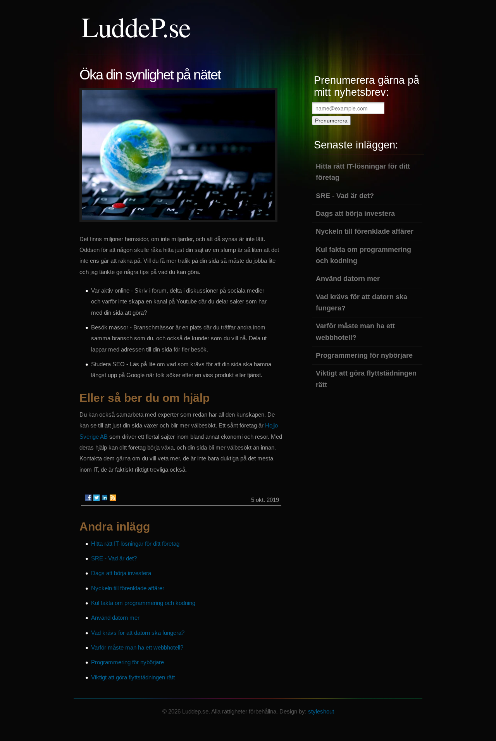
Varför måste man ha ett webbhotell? (137, 647)
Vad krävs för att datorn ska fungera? (137, 632)
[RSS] (113, 498)
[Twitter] (96, 498)
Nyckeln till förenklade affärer (127, 588)
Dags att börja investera (121, 573)
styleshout (321, 711)
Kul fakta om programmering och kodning (143, 603)
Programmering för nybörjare (127, 662)
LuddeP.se (136, 26)
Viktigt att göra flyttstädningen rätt (133, 677)
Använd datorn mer (115, 617)
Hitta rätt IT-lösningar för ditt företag (135, 543)
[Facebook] (88, 498)
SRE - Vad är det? (114, 558)
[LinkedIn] (105, 498)
